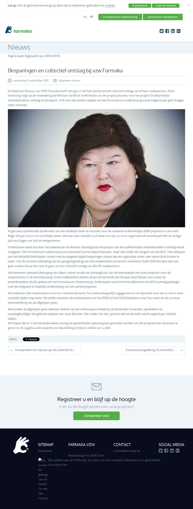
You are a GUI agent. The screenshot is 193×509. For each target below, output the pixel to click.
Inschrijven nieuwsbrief (163, 17)
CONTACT (122, 444)
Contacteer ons (96, 415)
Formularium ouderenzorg (120, 17)
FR (91, 16)
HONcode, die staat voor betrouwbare (99, 460)
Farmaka (18, 30)
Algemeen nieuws (69, 80)
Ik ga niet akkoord (165, 5)
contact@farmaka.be (126, 451)
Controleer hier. (58, 465)
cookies (110, 5)
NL (85, 16)
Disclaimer (45, 451)
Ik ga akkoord (139, 5)
